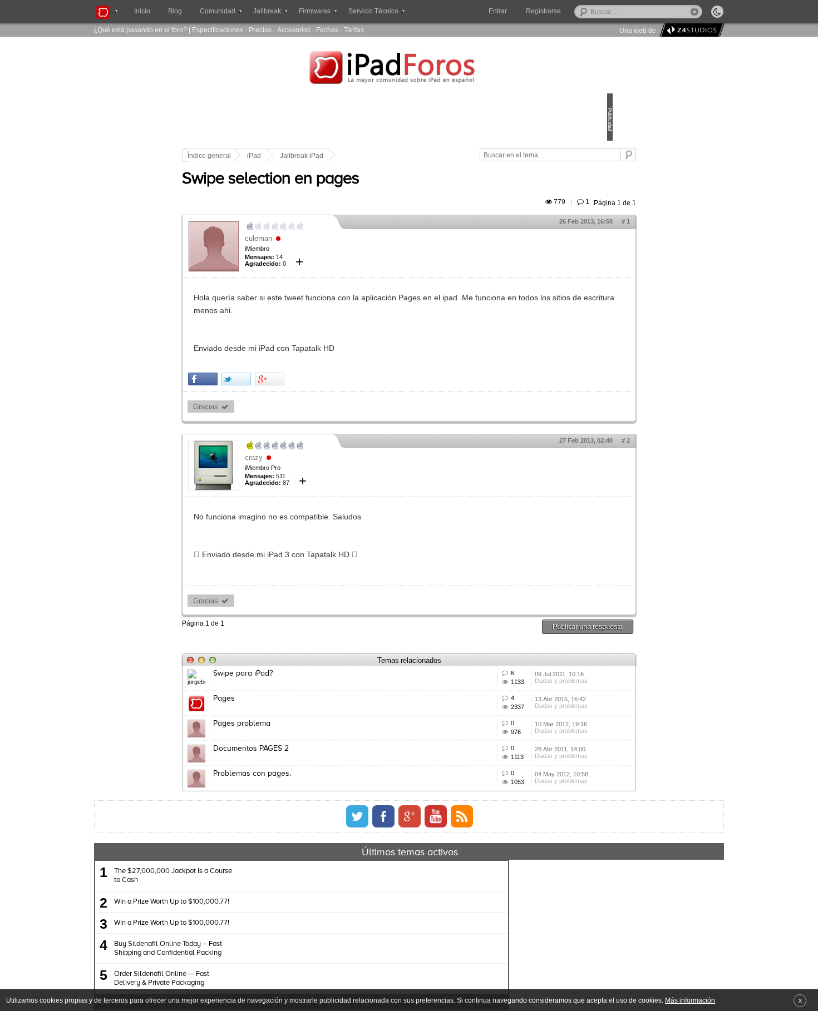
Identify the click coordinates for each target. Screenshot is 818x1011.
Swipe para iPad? (320, 686)
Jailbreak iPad (379, 155)
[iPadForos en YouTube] (436, 910)
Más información (690, 1000)
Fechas (327, 29)
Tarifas (354, 29)
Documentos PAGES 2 (328, 810)
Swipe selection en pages (347, 192)
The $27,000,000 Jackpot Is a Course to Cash (280, 969)
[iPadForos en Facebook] (383, 910)
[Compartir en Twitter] (313, 391)
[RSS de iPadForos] (462, 910)
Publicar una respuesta (510, 639)
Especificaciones (217, 29)
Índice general (286, 155)
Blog (175, 11)
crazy (331, 470)
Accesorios (294, 29)
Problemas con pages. (329, 851)
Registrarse (579, 11)
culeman (335, 251)
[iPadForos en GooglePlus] (409, 910)
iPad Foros (409, 68)
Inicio (142, 11)
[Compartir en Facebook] (280, 391)
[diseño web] (690, 30)
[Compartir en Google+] (347, 391)
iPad (331, 155)
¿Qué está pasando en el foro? (140, 29)
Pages (301, 727)
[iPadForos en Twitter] (357, 910)
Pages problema (319, 768)
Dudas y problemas (508, 711)
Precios (260, 29)
